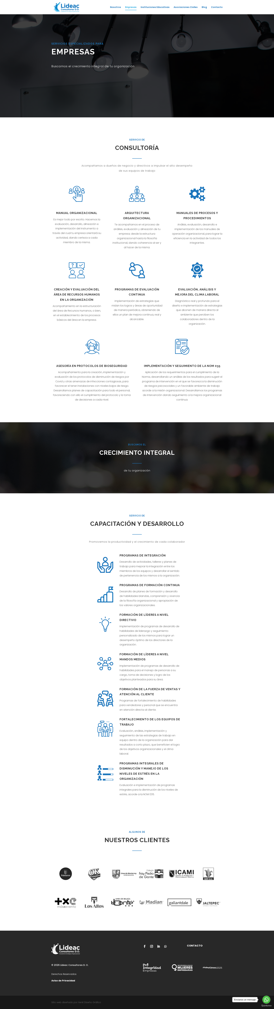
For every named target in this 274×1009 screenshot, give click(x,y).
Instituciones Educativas (155, 7)
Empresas (131, 7)
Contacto (217, 7)
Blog (204, 7)
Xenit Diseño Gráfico (89, 1002)
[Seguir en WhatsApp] (165, 946)
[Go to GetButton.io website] (266, 1006)
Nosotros (115, 7)
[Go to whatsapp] (266, 1000)
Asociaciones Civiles (186, 7)
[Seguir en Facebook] (144, 946)
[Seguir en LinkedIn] (158, 946)
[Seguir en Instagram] (151, 946)
